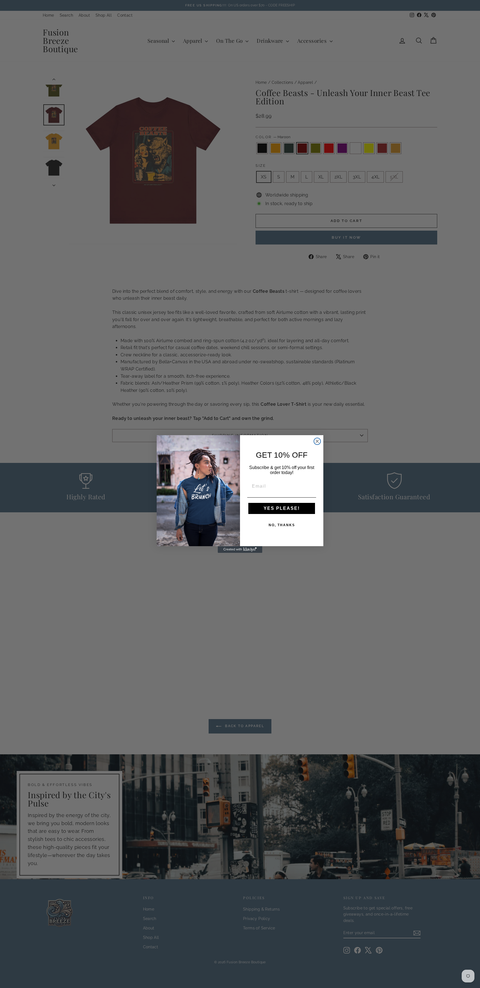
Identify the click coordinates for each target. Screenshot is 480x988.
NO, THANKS (282, 525)
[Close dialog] (317, 441)
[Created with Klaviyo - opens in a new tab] (240, 549)
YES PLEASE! (282, 508)
